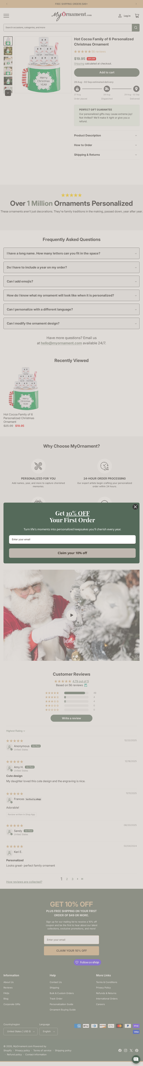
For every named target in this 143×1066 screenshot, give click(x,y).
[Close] (135, 507)
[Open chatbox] (136, 1059)
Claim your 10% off (72, 553)
